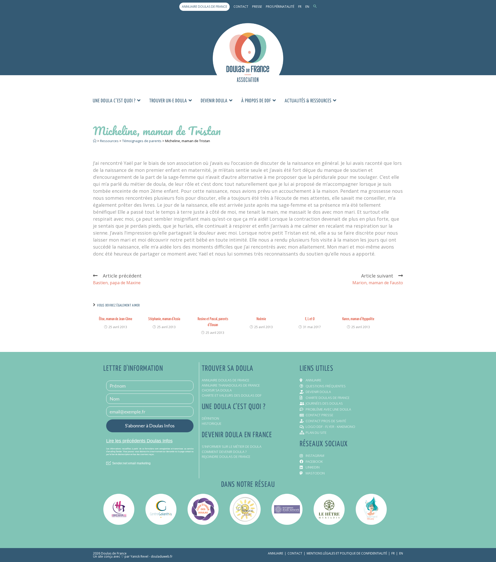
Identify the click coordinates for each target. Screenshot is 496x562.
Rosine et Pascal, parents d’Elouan (213, 322)
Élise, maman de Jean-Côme (115, 319)
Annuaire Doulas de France (204, 6)
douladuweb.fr (162, 556)
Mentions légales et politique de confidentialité (347, 553)
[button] (315, 6)
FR (299, 6)
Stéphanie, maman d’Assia (164, 319)
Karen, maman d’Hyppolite (358, 319)
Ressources (109, 140)
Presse (257, 6)
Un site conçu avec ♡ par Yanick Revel (120, 556)
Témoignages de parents (141, 140)
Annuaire (275, 553)
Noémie (261, 319)
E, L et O (310, 319)
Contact (241, 6)
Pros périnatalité (280, 6)
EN (307, 6)
